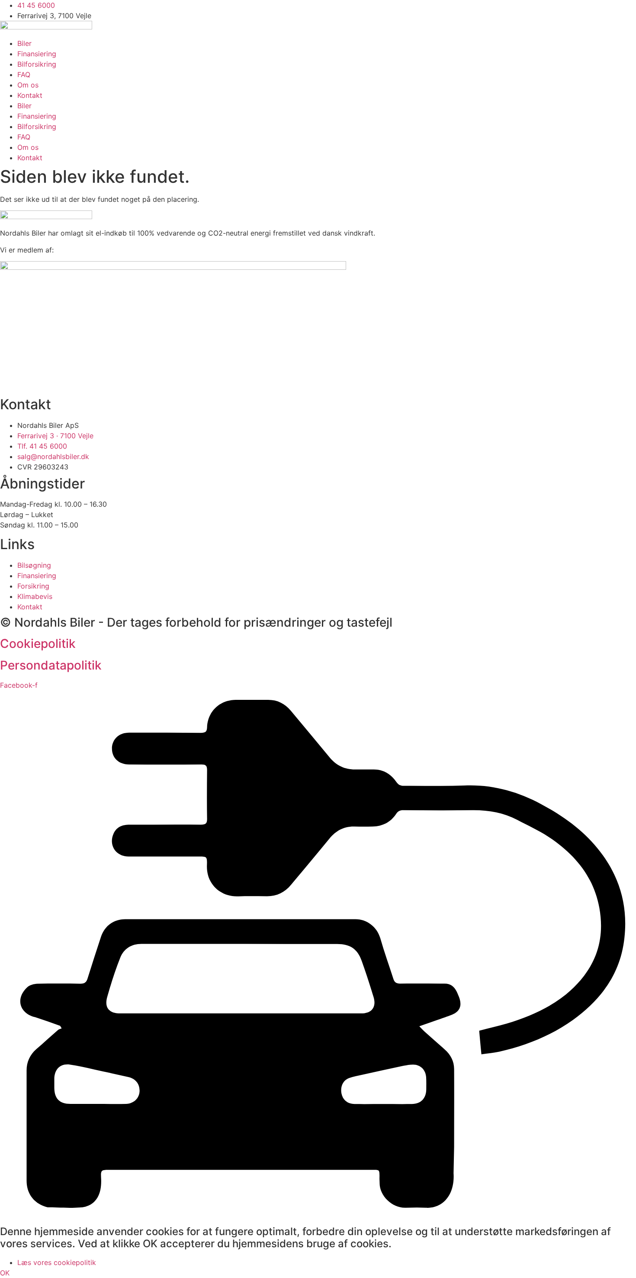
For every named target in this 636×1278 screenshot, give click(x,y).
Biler (24, 43)
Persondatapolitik (51, 665)
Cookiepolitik (38, 643)
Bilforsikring (36, 64)
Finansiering (36, 53)
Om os (28, 85)
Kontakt (29, 95)
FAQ (23, 74)
